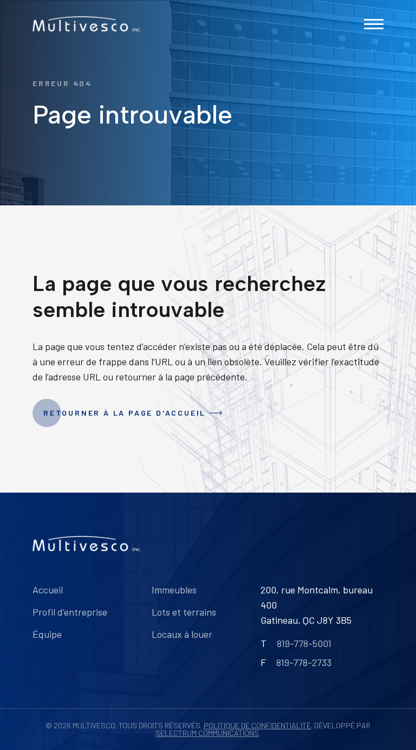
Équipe (47, 634)
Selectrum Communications (207, 733)
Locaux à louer (182, 634)
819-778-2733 (304, 662)
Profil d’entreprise (69, 612)
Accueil (47, 590)
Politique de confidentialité (257, 725)
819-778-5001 (304, 643)
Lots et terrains (184, 612)
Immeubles (174, 590)
